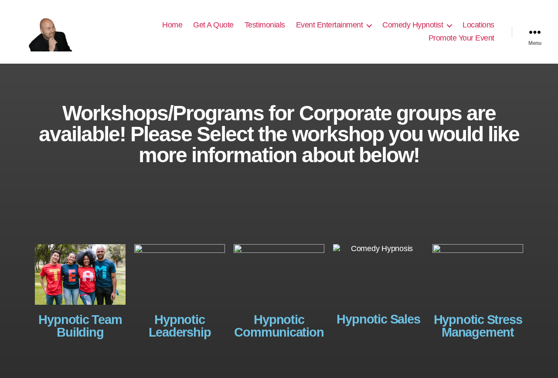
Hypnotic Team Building (80, 326)
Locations (478, 24)
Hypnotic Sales (378, 319)
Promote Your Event (461, 38)
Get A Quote (213, 24)
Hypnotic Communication (278, 326)
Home (172, 24)
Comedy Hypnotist (412, 24)
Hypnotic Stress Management (478, 326)
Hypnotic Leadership (180, 326)
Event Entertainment (329, 24)
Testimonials (265, 24)
